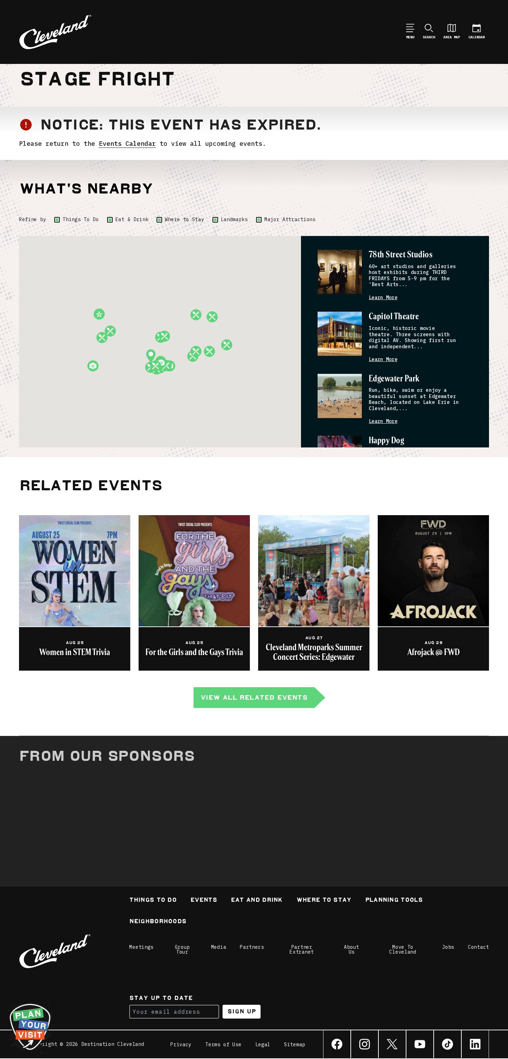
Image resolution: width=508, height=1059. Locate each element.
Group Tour (182, 949)
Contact (478, 947)
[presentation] (340, 272)
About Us (351, 949)
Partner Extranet (302, 949)
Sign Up (241, 1011)
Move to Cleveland (402, 949)
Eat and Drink (257, 901)
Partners (252, 947)
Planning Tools (394, 901)
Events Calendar (127, 144)
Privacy (180, 1044)
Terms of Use (223, 1044)
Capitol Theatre (394, 317)
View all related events (254, 697)
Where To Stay (324, 901)
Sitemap (294, 1044)
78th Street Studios (400, 255)
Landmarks (234, 219)
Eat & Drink (132, 219)
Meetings (141, 947)
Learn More (383, 298)
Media (218, 947)
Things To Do (80, 219)
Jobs (448, 947)
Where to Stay (184, 219)
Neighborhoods (157, 922)
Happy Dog (386, 441)
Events (203, 901)
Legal (263, 1044)
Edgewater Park (394, 379)
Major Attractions (290, 219)
